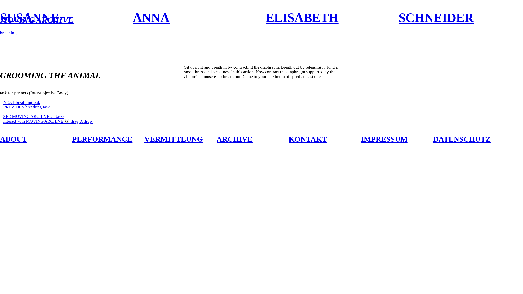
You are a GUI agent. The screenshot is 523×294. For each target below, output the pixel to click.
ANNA (151, 18)
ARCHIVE (235, 139)
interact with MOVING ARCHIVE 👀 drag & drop (48, 121)
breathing (8, 33)
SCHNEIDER (436, 18)
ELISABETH (302, 18)
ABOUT (13, 139)
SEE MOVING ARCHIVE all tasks (33, 116)
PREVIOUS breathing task (26, 107)
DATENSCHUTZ (462, 139)
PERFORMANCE (102, 139)
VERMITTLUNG (173, 139)
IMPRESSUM (384, 139)
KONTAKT (308, 139)
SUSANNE (29, 18)
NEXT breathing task (21, 102)
